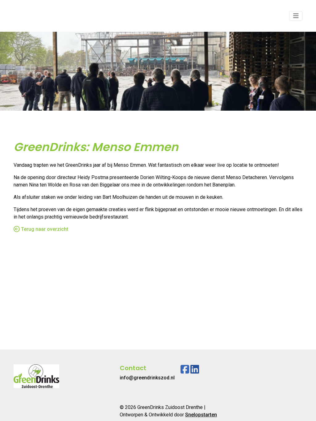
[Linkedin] (194, 369)
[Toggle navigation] (296, 16)
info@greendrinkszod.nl (147, 378)
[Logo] (36, 15)
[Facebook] (185, 369)
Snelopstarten (201, 415)
